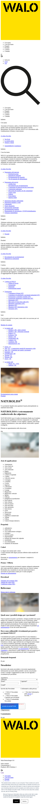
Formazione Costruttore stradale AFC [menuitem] (19, 297)
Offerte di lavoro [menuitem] (13, 283)
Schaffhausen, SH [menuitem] (10, 353)
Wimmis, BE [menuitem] (8, 357)
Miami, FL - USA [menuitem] (13, 363)
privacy (29, 694)
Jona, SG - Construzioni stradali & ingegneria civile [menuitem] (20, 348)
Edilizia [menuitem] (10, 194)
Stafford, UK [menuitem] (12, 365)
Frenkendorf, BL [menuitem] (13, 338)
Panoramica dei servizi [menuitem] (11, 182)
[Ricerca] (20, 104)
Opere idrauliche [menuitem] (10, 206)
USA (6, 61)
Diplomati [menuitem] (11, 286)
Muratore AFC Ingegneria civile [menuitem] (18, 307)
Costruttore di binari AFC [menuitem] (16, 293)
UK (6, 63)
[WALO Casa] (20, 39)
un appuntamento (23, 648)
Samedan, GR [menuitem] (9, 352)
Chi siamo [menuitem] (8, 776)
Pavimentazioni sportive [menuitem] (12, 209)
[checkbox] (10, 696)
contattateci (4, 650)
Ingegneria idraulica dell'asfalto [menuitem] (14, 201)
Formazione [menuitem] (12, 285)
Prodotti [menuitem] (7, 781)
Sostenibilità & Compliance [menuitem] (13, 146)
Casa (2, 772)
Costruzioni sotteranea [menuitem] (15, 189)
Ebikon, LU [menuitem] (12, 333)
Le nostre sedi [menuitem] (9, 328)
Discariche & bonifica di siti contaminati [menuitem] (20, 191)
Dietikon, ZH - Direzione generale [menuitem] (18, 331)
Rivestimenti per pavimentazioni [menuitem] (18, 185)
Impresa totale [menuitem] (12, 197)
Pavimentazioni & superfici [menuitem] (16, 177)
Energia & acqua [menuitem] (13, 174)
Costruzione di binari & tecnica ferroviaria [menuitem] (21, 187)
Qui (2, 645)
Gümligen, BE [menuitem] (12, 342)
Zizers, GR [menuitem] (8, 359)
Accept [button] (16, 801)
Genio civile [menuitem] (12, 192)
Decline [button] (25, 801)
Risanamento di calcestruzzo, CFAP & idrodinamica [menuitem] (20, 211)
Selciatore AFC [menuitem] (13, 308)
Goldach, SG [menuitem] (12, 340)
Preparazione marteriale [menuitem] (12, 207)
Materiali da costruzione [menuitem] (12, 258)
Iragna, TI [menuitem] (8, 347)
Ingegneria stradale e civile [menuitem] (13, 202)
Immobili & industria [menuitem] (14, 175)
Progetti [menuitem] (7, 234)
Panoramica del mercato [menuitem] (12, 172)
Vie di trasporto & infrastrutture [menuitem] (17, 179)
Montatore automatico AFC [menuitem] (16, 303)
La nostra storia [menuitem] (9, 141)
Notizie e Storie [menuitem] (9, 142)
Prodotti (3, 396)
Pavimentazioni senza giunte (9, 394)
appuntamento (13, 557)
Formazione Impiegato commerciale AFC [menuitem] (20, 298)
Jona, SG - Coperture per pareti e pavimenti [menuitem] (18, 350)
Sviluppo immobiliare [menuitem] (11, 213)
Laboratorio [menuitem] (8, 204)
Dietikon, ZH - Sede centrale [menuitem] (17, 330)
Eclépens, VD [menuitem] (12, 335)
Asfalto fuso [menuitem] (12, 184)
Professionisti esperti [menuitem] (14, 288)
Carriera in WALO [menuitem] (10, 281)
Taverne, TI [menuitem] (8, 355)
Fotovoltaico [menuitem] (12, 196)
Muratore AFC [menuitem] (12, 305)
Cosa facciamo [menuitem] (9, 777)
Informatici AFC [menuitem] (13, 300)
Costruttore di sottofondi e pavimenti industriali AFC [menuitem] (24, 295)
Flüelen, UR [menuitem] (12, 337)
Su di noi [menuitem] (7, 139)
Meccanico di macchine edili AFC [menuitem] (18, 302)
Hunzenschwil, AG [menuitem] (14, 343)
